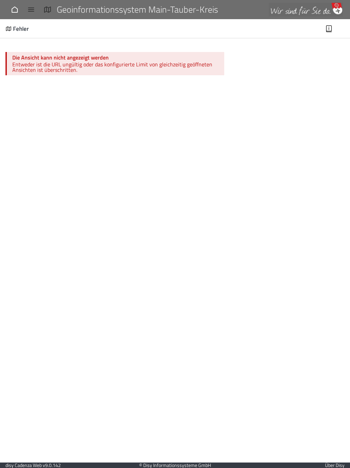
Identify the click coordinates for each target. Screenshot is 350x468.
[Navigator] (31, 9)
